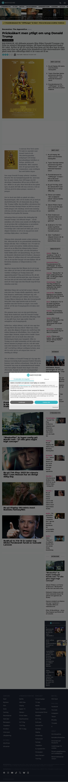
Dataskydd (55, 407)
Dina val (46, 379)
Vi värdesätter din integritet (21, 379)
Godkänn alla (46, 402)
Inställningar (22, 402)
